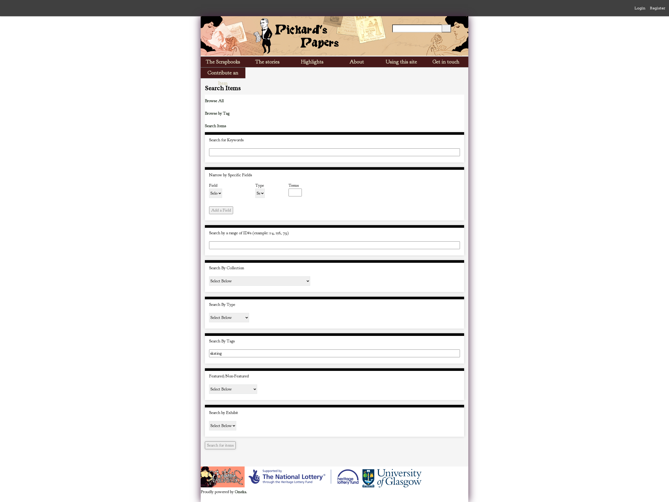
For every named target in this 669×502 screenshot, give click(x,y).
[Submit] (446, 28)
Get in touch (445, 62)
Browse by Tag (217, 113)
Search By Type (222, 304)
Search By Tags (222, 341)
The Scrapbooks (223, 62)
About (356, 62)
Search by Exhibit (223, 412)
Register (657, 8)
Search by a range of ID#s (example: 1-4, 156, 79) (249, 233)
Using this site (401, 62)
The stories (267, 62)
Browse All (214, 100)
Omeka (240, 491)
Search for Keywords (226, 140)
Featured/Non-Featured (229, 376)
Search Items (215, 126)
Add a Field (221, 210)
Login (640, 8)
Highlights (312, 62)
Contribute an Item (222, 73)
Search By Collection (226, 268)
